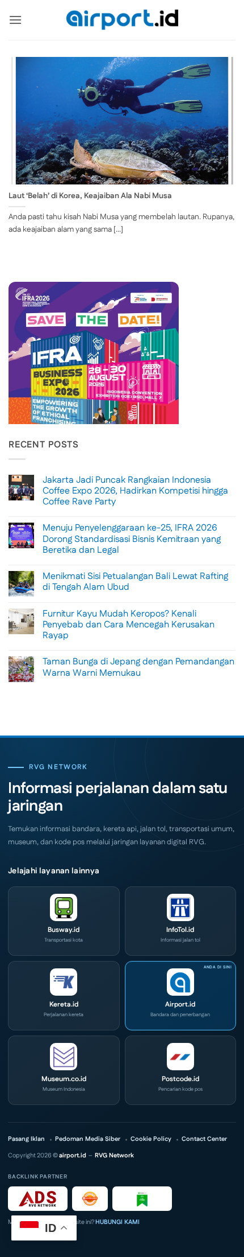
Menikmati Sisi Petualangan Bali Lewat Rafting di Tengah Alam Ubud (135, 582)
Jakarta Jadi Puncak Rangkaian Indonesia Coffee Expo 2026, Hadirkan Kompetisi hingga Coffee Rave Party (135, 491)
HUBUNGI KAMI (117, 1222)
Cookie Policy (151, 1139)
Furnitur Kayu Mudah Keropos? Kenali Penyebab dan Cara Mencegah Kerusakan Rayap (128, 625)
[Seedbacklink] (90, 1198)
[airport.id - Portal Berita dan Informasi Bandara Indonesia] (122, 20)
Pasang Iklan (26, 1139)
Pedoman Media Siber (87, 1139)
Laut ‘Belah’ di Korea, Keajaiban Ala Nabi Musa (90, 196)
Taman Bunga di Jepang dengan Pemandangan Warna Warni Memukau (138, 667)
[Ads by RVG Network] (38, 1198)
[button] (15, 20)
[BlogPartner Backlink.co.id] (142, 1198)
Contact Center (204, 1139)
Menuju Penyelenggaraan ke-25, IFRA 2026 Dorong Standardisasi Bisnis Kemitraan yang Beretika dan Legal (132, 539)
